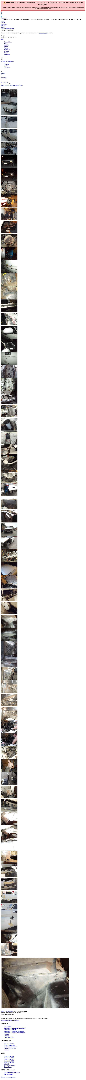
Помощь (6, 1035)
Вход (2, 28)
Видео (6, 46)
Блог (5, 65)
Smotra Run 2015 (9, 1043)
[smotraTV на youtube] (1, 11)
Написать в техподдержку (8, 1077)
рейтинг (3, 73)
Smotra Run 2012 (9, 1059)
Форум (6, 52)
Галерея (6, 67)
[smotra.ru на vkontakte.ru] (1, 13)
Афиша (6, 48)
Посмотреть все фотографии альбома (11, 85)
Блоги (5, 43)
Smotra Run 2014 (9, 1056)
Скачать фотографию (7, 1011)
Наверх (3, 27)
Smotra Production (9, 1045)
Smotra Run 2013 (9, 1058)
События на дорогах (10, 1048)
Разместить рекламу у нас (12, 1072)
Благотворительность (10, 1046)
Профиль (6, 64)
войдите (16, 1020)
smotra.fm (6, 1050)
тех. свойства (4, 82)
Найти (2, 39)
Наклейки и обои (9, 1037)
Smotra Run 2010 (9, 1062)
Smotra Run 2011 (9, 1061)
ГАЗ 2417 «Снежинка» (7, 61)
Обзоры (6, 45)
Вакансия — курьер (10, 1029)
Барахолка (7, 54)
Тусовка (6, 51)
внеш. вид (3, 77)
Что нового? (8, 1026)
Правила (6, 1034)
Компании (7, 49)
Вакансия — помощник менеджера (14, 1028)
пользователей (43, 33)
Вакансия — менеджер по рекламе (14, 1032)
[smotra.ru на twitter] (1, 16)
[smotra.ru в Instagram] (4, 18)
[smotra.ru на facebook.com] (1, 14)
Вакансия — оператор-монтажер (14, 1031)
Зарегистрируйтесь (6, 1020)
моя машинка (4, 83)
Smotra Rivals (8, 1067)
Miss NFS (6, 1064)
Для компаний (8, 1074)
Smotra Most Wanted (9, 1065)
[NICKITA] (2, 60)
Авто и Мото (8, 42)
